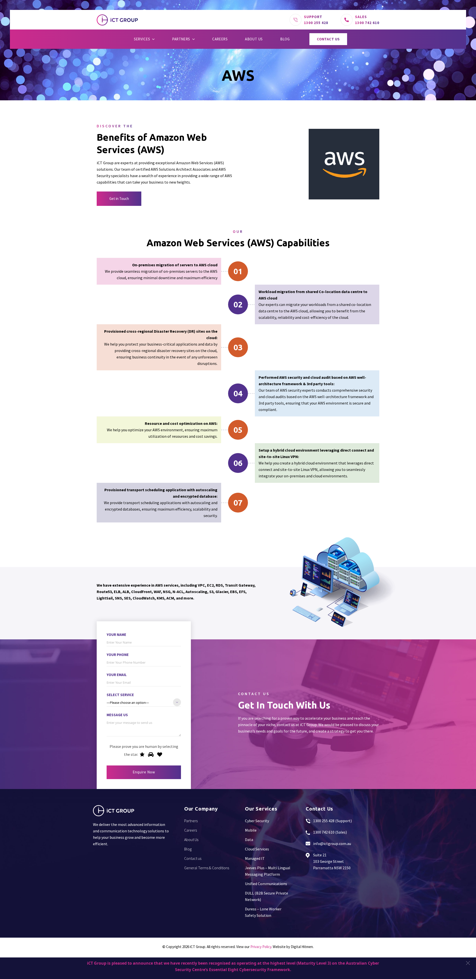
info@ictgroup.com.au (332, 843)
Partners (181, 39)
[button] (468, 963)
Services (142, 39)
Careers (220, 39)
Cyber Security (257, 820)
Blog (285, 39)
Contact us (328, 39)
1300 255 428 (316, 22)
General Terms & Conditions (206, 867)
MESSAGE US (117, 714)
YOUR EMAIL (117, 674)
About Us (254, 39)
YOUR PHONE (118, 654)
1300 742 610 (367, 22)
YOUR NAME (116, 634)
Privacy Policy (260, 946)
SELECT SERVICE (120, 694)
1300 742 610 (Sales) (330, 832)
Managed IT (255, 858)
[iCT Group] (117, 20)
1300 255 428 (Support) (332, 820)
